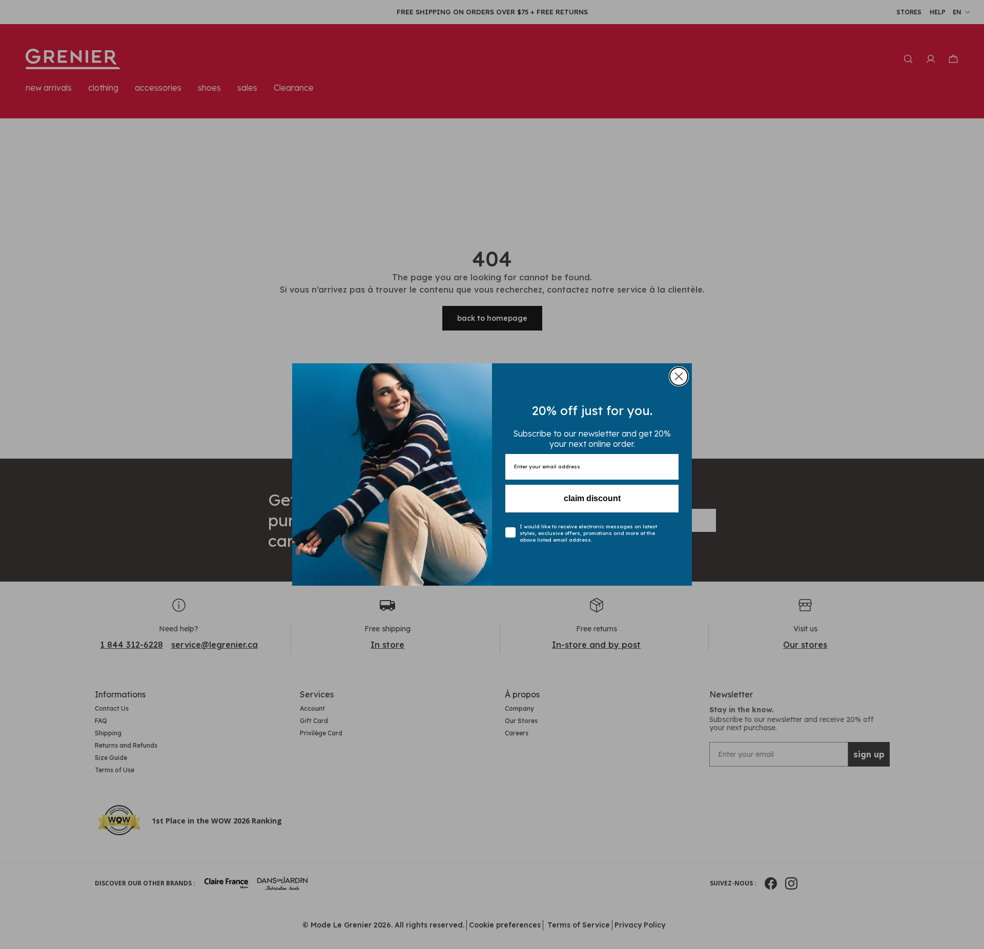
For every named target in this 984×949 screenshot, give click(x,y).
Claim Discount (592, 498)
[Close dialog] (679, 376)
